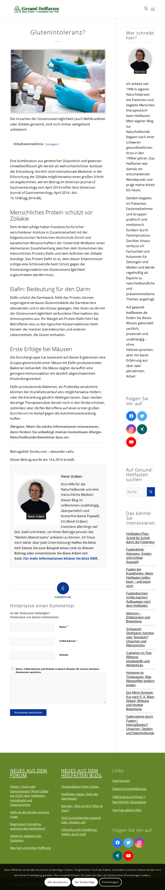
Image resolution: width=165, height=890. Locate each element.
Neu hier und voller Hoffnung (30, 848)
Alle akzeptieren (57, 882)
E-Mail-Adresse (68, 641)
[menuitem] (144, 9)
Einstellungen (110, 882)
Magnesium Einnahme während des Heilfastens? (27, 826)
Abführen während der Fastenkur (26, 838)
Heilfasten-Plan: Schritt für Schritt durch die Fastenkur (140, 538)
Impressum (121, 780)
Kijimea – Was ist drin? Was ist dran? (82, 808)
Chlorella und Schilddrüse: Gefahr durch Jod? (79, 832)
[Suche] (144, 9)
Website (63, 654)
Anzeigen (51, 144)
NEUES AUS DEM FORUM (28, 773)
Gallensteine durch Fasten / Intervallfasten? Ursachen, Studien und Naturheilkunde (140, 725)
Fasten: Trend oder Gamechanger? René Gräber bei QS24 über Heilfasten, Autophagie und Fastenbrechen (29, 796)
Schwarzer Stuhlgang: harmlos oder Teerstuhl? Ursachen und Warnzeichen (140, 637)
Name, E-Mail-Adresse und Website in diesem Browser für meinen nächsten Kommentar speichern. (57, 670)
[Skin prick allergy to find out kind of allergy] (58, 81)
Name (63, 626)
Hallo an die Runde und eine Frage (29, 814)
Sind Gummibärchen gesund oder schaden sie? (81, 820)
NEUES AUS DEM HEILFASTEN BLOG (81, 773)
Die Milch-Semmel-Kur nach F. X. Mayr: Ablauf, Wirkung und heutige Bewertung (140, 701)
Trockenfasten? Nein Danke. (80, 787)
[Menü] (153, 9)
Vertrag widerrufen (126, 810)
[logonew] (36, 9)
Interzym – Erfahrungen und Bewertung (138, 617)
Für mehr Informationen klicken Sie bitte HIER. (60, 558)
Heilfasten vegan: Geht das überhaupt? (79, 796)
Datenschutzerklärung (129, 789)
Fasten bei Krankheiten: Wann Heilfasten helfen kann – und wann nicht (139, 578)
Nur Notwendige (85, 882)
